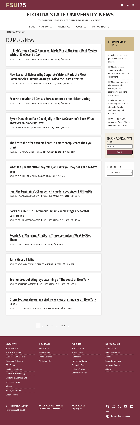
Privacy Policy (78, 405)
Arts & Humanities (14, 352)
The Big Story (78, 348)
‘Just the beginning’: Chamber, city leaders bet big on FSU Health (51, 191)
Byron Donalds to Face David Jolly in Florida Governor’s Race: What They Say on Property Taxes (52, 120)
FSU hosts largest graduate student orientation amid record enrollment (118, 72)
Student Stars (78, 352)
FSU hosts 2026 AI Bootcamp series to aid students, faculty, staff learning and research (118, 107)
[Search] (128, 5)
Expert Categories (113, 361)
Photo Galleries (45, 356)
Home (32, 26)
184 (63, 325)
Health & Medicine (14, 369)
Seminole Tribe (78, 365)
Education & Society (14, 361)
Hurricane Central (112, 365)
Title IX (108, 369)
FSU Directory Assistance (51, 405)
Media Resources (112, 352)
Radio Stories (44, 352)
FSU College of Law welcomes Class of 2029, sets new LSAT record (119, 122)
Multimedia (64, 26)
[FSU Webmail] (122, 5)
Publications (77, 356)
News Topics (45, 26)
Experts (108, 356)
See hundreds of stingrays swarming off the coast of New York (49, 279)
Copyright (77, 408)
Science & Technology (15, 373)
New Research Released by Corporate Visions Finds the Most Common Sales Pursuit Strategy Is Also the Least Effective (48, 76)
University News (13, 382)
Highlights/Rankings (81, 361)
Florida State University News (70, 14)
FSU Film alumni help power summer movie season (118, 58)
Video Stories (44, 348)
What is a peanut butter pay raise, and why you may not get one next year (53, 169)
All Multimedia (45, 361)
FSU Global (10, 365)
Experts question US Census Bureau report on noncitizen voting (50, 98)
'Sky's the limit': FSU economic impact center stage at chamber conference (49, 213)
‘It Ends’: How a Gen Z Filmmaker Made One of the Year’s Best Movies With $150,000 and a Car (53, 52)
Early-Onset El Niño (22, 259)
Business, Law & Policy (16, 356)
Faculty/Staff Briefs (14, 390)
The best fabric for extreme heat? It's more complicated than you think (51, 145)
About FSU (81, 26)
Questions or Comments (50, 408)
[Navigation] (133, 5)
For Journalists (101, 26)
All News (9, 386)
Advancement (12, 348)
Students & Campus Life (16, 377)
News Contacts (111, 348)
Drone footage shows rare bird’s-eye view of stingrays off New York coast (53, 301)
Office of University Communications (80, 371)
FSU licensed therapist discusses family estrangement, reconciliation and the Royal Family (118, 89)
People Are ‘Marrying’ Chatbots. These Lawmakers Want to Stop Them (50, 237)
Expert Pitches (12, 394)
